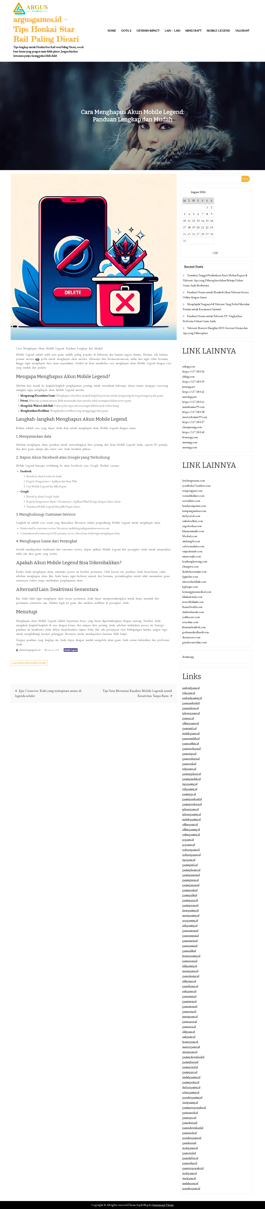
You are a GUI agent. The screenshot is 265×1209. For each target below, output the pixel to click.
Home (112, 30)
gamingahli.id (189, 895)
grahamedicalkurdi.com (195, 632)
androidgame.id (191, 688)
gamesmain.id (189, 946)
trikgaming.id (189, 789)
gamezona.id (189, 1011)
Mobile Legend (218, 30)
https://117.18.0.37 (193, 422)
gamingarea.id (190, 900)
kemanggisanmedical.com (196, 592)
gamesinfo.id (189, 728)
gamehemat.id (190, 986)
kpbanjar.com (190, 587)
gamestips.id (189, 753)
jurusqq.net (188, 387)
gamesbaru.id (189, 1122)
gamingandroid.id (192, 799)
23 (211, 227)
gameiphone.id (190, 708)
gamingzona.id (190, 905)
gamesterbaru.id (191, 748)
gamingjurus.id (190, 880)
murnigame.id (190, 1016)
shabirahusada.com (193, 612)
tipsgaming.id (189, 784)
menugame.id (189, 1052)
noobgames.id (190, 1148)
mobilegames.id (191, 733)
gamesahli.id (189, 951)
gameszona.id (189, 961)
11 (189, 221)
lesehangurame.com (193, 480)
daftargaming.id (191, 1087)
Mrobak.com (189, 536)
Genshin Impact (148, 30)
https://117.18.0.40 (193, 432)
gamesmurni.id (190, 935)
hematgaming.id (191, 956)
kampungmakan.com (194, 511)
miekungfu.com (191, 541)
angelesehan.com (192, 526)
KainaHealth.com (192, 607)
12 (193, 221)
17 (184, 227)
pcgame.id (188, 839)
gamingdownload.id (193, 1057)
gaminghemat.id (191, 870)
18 (189, 227)
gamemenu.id (189, 1006)
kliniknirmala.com (192, 597)
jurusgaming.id (190, 910)
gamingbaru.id (190, 1062)
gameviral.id (189, 1153)
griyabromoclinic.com (194, 642)
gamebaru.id (189, 1143)
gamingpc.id (189, 794)
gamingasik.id (189, 890)
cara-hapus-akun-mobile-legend (29, 663)
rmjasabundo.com (192, 551)
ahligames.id (189, 981)
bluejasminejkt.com (193, 531)
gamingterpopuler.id (194, 1107)
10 (184, 221)
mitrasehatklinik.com (194, 582)
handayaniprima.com (194, 506)
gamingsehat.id (190, 1082)
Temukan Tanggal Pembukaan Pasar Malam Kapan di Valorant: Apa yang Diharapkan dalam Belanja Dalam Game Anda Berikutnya (215, 280)
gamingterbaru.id (192, 804)
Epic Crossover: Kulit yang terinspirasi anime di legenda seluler (48, 693)
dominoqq (188, 657)
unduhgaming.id (191, 1077)
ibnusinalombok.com (194, 627)
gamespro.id (189, 1117)
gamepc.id (188, 718)
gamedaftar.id (190, 1158)
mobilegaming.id (191, 819)
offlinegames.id (190, 723)
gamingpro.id (189, 1072)
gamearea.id (189, 1026)
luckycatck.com (191, 516)
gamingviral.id (190, 1067)
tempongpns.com (192, 491)
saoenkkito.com (191, 501)
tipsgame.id (188, 860)
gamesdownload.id (192, 1128)
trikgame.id (188, 693)
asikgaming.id (189, 925)
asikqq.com (188, 366)
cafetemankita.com (193, 546)
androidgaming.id (192, 698)
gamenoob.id (189, 1133)
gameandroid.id (191, 703)
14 (202, 221)
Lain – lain (172, 30)
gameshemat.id (190, 976)
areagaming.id (190, 920)
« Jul (215, 253)
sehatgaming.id (190, 1092)
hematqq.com (190, 437)
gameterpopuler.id (193, 1168)
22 (207, 227)
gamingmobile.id (191, 779)
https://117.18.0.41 (193, 402)
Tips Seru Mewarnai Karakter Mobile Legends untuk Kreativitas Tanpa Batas (137, 693)
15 (207, 221)
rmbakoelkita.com (192, 521)
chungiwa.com (190, 566)
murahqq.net (189, 397)
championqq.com (192, 427)
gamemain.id (189, 996)
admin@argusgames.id (29, 649)
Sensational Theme (163, 1205)
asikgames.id (189, 991)
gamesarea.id (189, 1021)
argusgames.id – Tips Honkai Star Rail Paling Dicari (46, 29)
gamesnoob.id (190, 1112)
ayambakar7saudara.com (196, 486)
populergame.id (191, 1188)
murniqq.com (189, 442)
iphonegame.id (190, 809)
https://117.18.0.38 (193, 412)
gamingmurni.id (191, 875)
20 (198, 227)
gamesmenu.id (190, 930)
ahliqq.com (188, 376)
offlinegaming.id (191, 829)
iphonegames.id (191, 713)
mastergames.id (191, 1047)
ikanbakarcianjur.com (194, 571)
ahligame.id (188, 1032)
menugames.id (190, 971)
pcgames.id (188, 844)
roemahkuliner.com (193, 496)
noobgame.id (189, 1173)
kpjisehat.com (190, 576)
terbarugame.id (191, 850)
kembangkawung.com (194, 561)
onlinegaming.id (191, 834)
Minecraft (194, 30)
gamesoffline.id (190, 743)
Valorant (242, 30)
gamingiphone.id (191, 774)
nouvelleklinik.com (192, 602)
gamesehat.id (189, 1163)
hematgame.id (190, 1042)
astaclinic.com (190, 622)
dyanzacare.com (191, 637)
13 (198, 221)
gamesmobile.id (191, 738)
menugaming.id (190, 915)
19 (193, 227)
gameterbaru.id (191, 758)
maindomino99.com (193, 407)
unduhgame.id (190, 1183)
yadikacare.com (191, 617)
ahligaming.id (189, 966)
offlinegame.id (190, 824)
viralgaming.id (190, 1102)
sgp (37, 359)
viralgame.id (189, 1178)
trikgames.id (189, 769)
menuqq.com (189, 447)
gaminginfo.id (190, 865)
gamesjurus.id (190, 940)
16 (211, 221)
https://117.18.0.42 (193, 392)
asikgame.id (188, 1037)
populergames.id (191, 1138)
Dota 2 (126, 30)
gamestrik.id (189, 764)
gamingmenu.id (190, 885)
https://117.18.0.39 (193, 382)
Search (245, 178)
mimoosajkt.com (191, 556)
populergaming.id (192, 1097)
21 (202, 227)
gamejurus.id (189, 1001)
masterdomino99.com (194, 417)
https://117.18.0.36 (193, 371)
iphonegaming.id (191, 814)
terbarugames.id (191, 855)
